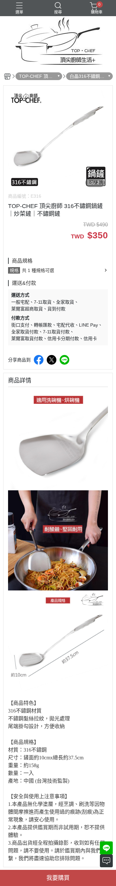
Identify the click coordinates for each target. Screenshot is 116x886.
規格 (14, 270)
